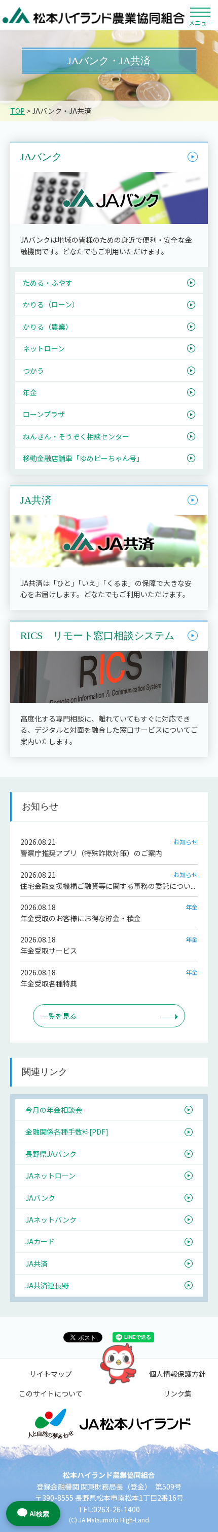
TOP (17, 111)
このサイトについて (51, 1393)
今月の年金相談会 (53, 1110)
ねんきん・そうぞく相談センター (76, 436)
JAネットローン (50, 1175)
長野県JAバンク (51, 1154)
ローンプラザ (44, 414)
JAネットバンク (51, 1219)
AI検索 (39, 1514)
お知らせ (185, 841)
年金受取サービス (48, 950)
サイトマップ (50, 1374)
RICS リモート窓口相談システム (97, 635)
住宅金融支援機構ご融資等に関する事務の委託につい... (107, 886)
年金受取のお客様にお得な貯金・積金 (80, 918)
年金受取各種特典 (48, 983)
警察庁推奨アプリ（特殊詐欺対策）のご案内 (91, 853)
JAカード (40, 1241)
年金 (30, 392)
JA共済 (36, 500)
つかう (33, 371)
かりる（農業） (47, 327)
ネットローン (44, 348)
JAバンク (41, 157)
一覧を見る (59, 1016)
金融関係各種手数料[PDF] (66, 1132)
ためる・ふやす (47, 283)
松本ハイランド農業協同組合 (94, 15)
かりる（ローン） (51, 304)
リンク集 (177, 1393)
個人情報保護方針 (177, 1374)
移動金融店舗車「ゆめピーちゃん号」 (83, 458)
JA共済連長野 (47, 1285)
